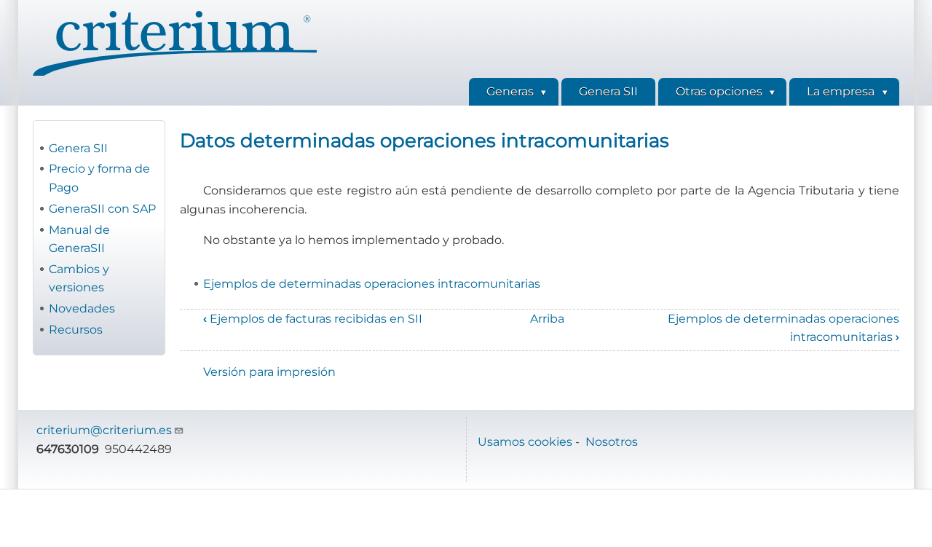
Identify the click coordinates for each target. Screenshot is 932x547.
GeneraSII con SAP (102, 209)
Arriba (547, 319)
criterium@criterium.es (104, 430)
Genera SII (78, 148)
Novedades (82, 308)
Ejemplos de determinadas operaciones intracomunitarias (371, 284)
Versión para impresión (269, 372)
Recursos (76, 330)
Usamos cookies (525, 442)
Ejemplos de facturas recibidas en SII (312, 319)
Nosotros (611, 442)
